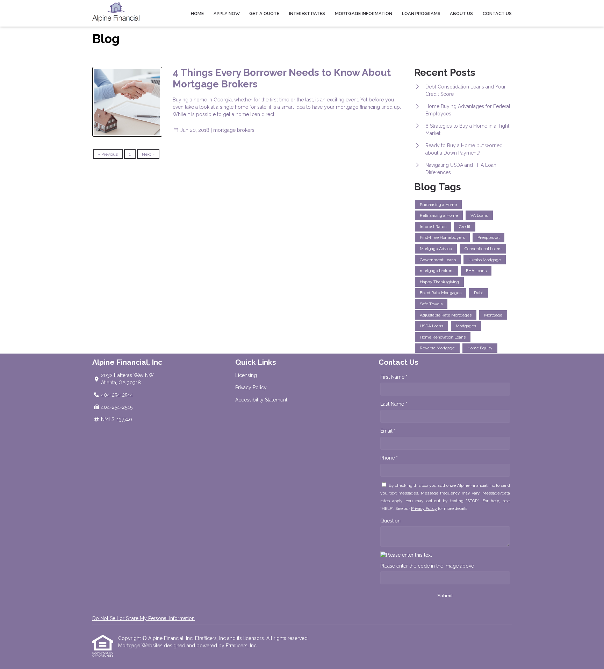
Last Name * (393, 404)
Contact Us (497, 13)
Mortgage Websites (141, 645)
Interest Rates (307, 13)
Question (390, 521)
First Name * (394, 377)
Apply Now (227, 13)
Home (197, 13)
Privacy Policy (251, 387)
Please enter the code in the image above (427, 566)
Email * (388, 431)
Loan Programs (421, 13)
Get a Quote (264, 13)
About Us (461, 13)
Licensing (246, 375)
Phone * (389, 458)
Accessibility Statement (261, 400)
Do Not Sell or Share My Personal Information (143, 618)
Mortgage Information (363, 13)
